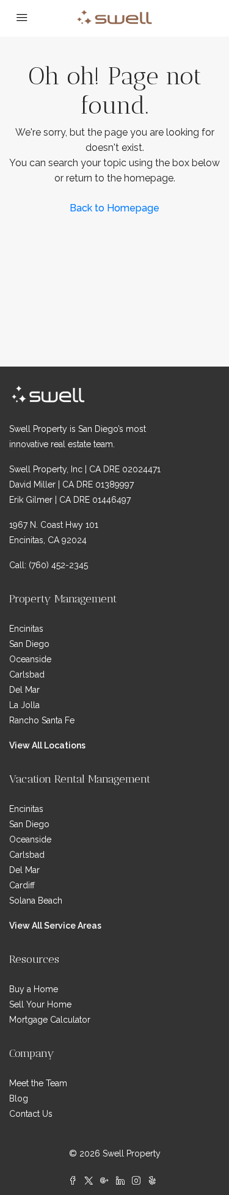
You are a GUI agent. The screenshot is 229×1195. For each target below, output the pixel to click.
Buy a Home (33, 989)
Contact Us (31, 1114)
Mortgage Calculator (49, 1020)
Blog (18, 1098)
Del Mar (24, 690)
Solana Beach (35, 900)
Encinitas (26, 629)
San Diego (29, 644)
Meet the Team (38, 1083)
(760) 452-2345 (58, 565)
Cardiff (22, 885)
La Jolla (24, 705)
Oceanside (30, 659)
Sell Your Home (40, 1004)
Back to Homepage (114, 208)
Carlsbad (27, 674)
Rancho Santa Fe (42, 720)
